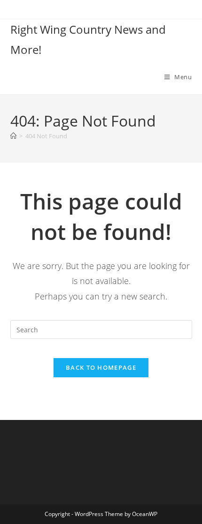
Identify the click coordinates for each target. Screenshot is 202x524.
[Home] (13, 136)
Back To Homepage (101, 367)
